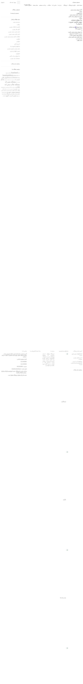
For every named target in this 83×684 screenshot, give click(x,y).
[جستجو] (18, 2)
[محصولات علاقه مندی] (8, 2)
